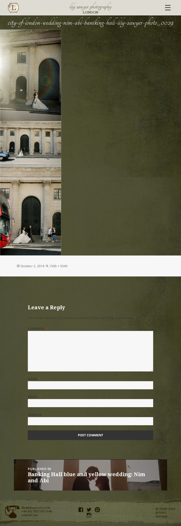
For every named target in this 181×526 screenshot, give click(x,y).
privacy (161, 512)
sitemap (162, 516)
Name (34, 379)
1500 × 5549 (58, 266)
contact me (29, 515)
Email (34, 397)
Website (35, 415)
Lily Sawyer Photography (90, 7)
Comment (38, 328)
